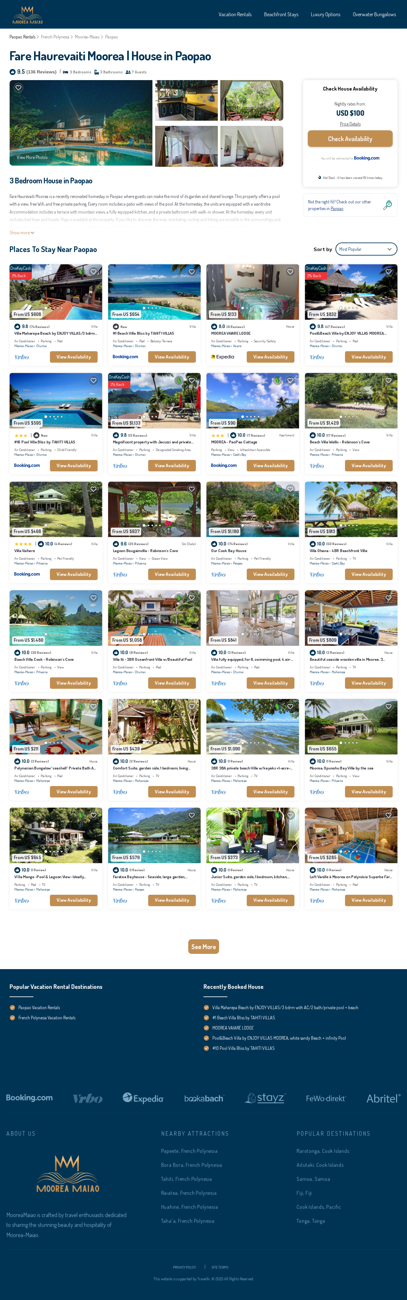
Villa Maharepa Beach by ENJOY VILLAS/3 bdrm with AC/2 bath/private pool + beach (285, 1007)
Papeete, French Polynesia (189, 1151)
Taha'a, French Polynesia (188, 1221)
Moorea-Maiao (87, 36)
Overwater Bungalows (374, 14)
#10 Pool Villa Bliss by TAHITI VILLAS (44, 441)
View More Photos (32, 157)
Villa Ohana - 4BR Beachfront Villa (338, 550)
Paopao (111, 36)
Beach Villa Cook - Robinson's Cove (44, 659)
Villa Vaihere (24, 550)
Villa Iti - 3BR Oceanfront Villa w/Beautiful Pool (152, 659)
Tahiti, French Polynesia (186, 1179)
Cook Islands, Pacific (319, 1207)
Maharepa (338, 672)
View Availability (74, 357)
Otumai (41, 346)
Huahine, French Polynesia (189, 1207)
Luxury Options (325, 14)
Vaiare (237, 346)
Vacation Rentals (235, 14)
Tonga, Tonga (311, 1221)
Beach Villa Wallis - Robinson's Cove (340, 441)
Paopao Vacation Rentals (39, 1007)
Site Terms (219, 1267)
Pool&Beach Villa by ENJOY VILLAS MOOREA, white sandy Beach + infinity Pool (279, 1038)
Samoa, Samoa (313, 1179)
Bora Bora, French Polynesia (192, 1165)
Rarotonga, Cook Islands (323, 1151)
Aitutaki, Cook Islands (320, 1165)
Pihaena (337, 454)
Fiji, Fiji (304, 1193)
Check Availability (350, 138)
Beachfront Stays (281, 14)
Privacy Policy (184, 1267)
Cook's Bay (239, 454)
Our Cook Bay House (228, 550)
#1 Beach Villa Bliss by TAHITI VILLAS (143, 333)
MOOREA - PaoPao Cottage (234, 441)
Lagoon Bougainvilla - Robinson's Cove (145, 550)
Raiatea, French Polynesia (189, 1193)
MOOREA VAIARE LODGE (231, 333)
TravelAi (203, 1278)
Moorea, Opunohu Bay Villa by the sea (342, 767)
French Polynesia (55, 36)
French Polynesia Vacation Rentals (46, 1017)
